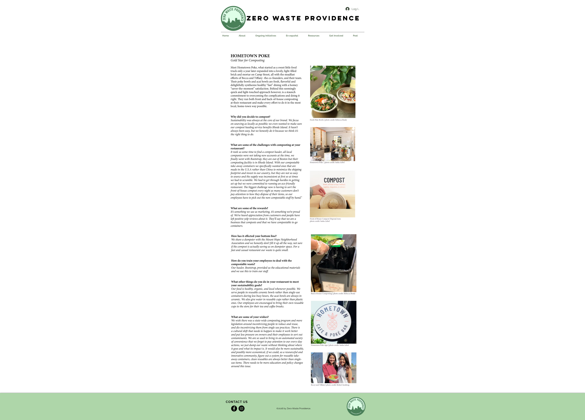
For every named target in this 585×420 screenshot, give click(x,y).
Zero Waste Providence (303, 18)
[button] (268, 35)
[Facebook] (234, 408)
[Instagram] (242, 408)
